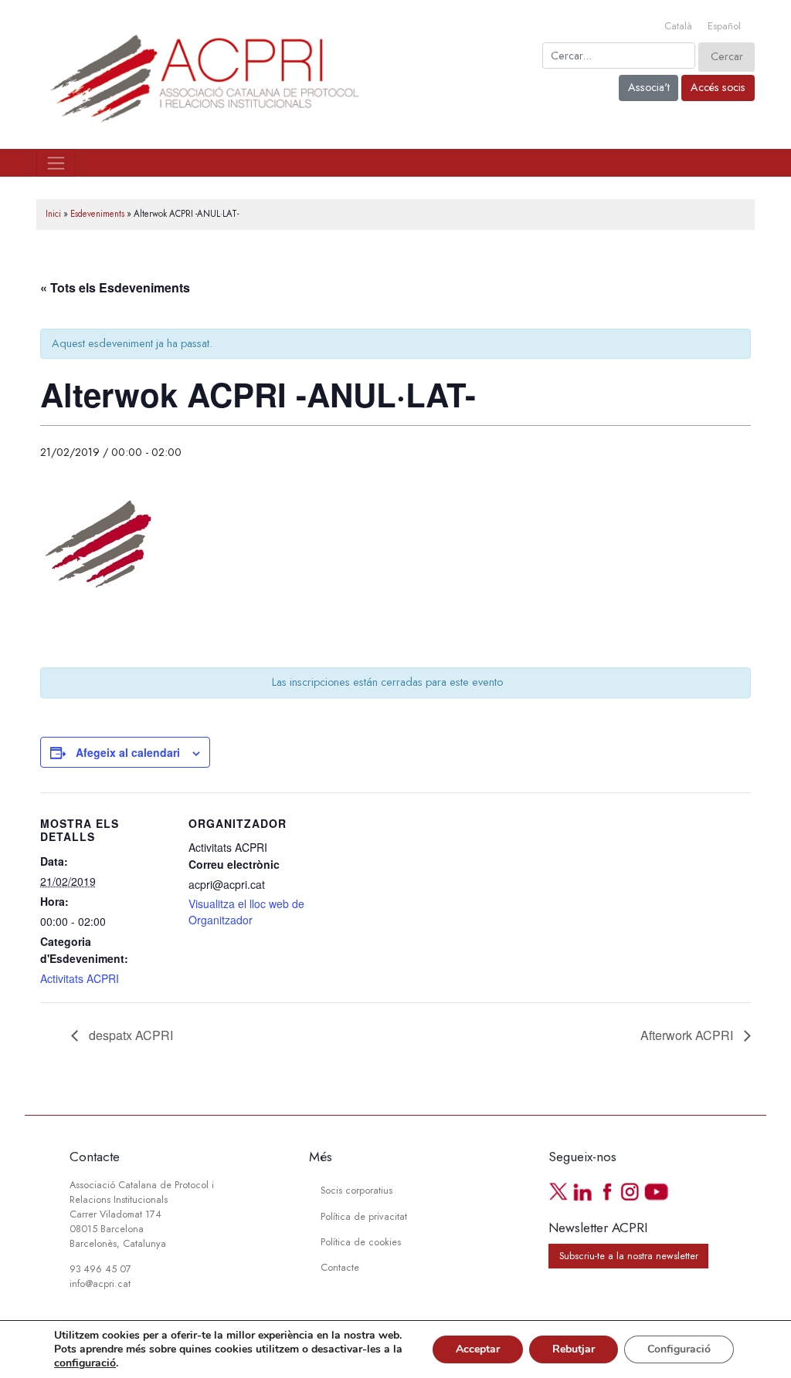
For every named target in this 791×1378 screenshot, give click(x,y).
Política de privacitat (364, 1217)
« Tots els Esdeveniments (115, 287)
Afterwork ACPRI (688, 1035)
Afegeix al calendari (128, 752)
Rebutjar (573, 1349)
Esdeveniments (97, 214)
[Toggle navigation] (56, 163)
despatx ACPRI (129, 1035)
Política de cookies (361, 1242)
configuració (85, 1363)
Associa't (649, 87)
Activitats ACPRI (79, 978)
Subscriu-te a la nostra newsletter (628, 1256)
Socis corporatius (356, 1190)
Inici (53, 214)
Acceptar (478, 1349)
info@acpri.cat (100, 1284)
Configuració (679, 1349)
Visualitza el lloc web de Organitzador (246, 911)
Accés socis (718, 87)
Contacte (340, 1268)
